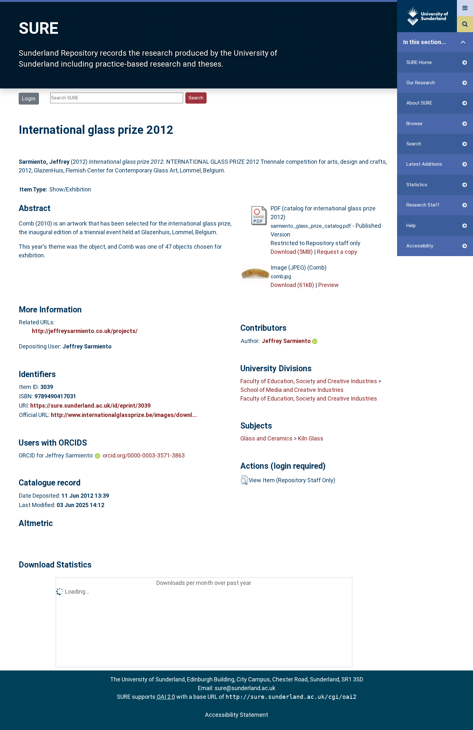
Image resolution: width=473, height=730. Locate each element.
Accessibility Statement (236, 714)
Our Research (420, 83)
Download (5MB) (292, 251)
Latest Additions (424, 164)
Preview (328, 285)
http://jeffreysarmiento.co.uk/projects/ (85, 331)
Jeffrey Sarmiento (287, 340)
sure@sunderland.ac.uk (245, 688)
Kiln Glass (310, 438)
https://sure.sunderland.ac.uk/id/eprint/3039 (90, 405)
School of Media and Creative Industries (292, 389)
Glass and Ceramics (266, 438)
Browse (414, 123)
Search (413, 144)
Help (411, 225)
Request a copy (337, 251)
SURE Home (419, 62)
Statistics (416, 185)
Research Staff (423, 205)
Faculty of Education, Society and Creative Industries (308, 381)
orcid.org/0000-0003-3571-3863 (144, 455)
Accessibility (419, 246)
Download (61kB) (292, 285)
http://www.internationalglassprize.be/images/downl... (124, 414)
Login (28, 98)
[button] (244, 480)
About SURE (419, 103)
